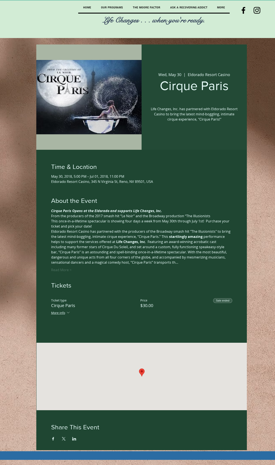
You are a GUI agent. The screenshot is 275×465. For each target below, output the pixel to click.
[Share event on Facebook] (53, 439)
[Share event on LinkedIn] (74, 439)
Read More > (61, 270)
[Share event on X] (64, 439)
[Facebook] (243, 10)
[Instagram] (256, 10)
